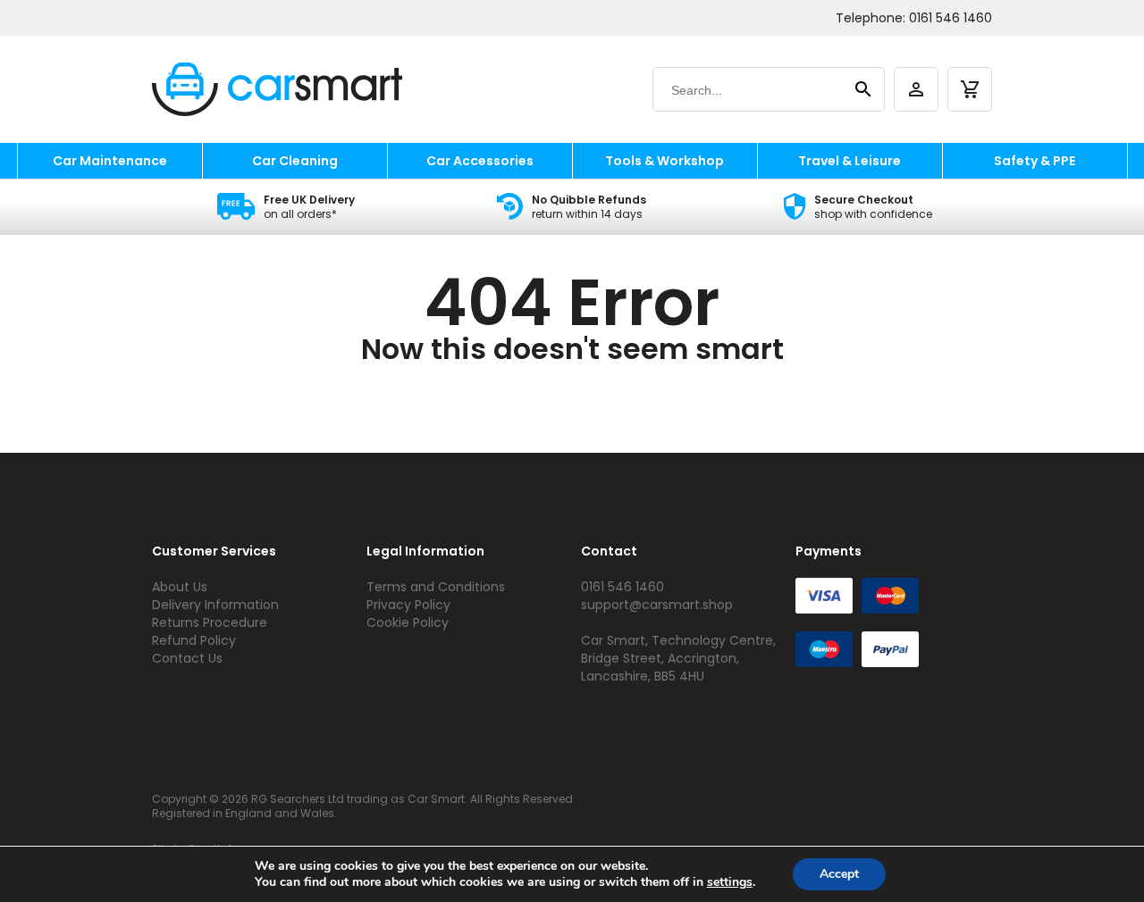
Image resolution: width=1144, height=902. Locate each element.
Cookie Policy (407, 622)
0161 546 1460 (950, 18)
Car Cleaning (295, 161)
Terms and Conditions (435, 587)
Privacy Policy (408, 605)
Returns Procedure (209, 622)
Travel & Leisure (849, 161)
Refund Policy (194, 640)
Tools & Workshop (664, 161)
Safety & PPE (1034, 161)
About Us (179, 587)
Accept (839, 873)
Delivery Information (215, 605)
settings (730, 882)
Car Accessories (480, 161)
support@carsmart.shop (657, 605)
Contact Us (187, 658)
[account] (916, 89)
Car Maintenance (110, 161)
